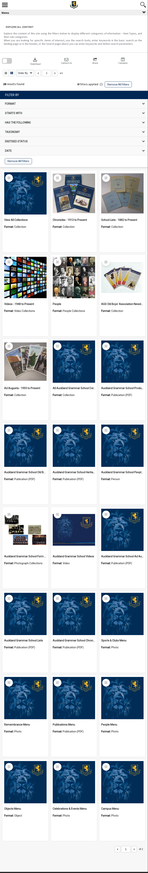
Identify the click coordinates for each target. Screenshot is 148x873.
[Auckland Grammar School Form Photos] (25, 530)
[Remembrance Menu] (25, 698)
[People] (74, 277)
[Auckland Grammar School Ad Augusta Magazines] (122, 530)
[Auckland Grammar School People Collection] (122, 446)
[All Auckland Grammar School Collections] (74, 361)
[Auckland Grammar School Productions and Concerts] (122, 361)
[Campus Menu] (122, 782)
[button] (66, 61)
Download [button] (35, 61)
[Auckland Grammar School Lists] (25, 614)
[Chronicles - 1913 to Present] (74, 193)
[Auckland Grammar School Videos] (74, 530)
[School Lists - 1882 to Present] (122, 193)
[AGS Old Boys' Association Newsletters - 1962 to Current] (122, 277)
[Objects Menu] (25, 782)
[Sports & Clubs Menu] (122, 614)
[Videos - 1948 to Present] (25, 277)
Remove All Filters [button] (118, 84)
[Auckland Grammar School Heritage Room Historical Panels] (74, 446)
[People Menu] (122, 698)
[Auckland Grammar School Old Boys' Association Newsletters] (25, 446)
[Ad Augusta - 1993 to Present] (25, 361)
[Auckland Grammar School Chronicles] (74, 614)
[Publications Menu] (74, 698)
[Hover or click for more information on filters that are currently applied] (101, 84)
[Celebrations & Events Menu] (74, 782)
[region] (74, 129)
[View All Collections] (25, 193)
